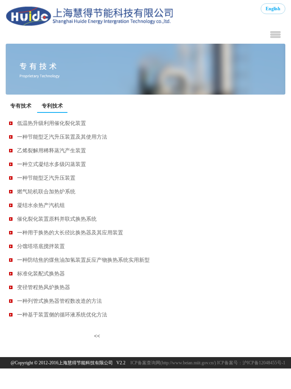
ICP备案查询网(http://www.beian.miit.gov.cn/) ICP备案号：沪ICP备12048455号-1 (207, 362)
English (273, 8)
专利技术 (52, 106)
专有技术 (20, 106)
